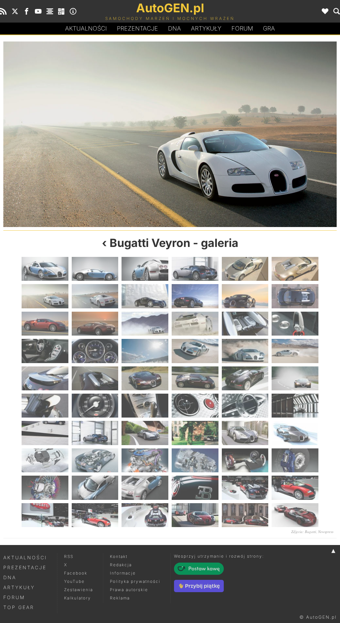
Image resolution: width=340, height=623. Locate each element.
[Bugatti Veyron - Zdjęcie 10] (195, 296)
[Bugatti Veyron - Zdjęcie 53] (245, 488)
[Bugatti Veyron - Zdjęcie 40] (195, 433)
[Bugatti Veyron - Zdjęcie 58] (195, 515)
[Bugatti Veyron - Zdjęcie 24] (295, 351)
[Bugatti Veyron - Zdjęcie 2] (95, 269)
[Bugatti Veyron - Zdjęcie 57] (145, 515)
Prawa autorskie (129, 589)
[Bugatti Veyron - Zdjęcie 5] (245, 269)
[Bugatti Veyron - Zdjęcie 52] (195, 488)
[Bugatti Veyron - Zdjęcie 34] (195, 406)
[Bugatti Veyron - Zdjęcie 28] (195, 378)
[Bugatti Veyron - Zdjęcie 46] (195, 460)
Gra (269, 28)
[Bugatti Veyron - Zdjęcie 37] (45, 433)
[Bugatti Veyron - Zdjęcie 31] (45, 406)
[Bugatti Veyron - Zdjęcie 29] (245, 378)
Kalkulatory (77, 597)
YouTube (74, 581)
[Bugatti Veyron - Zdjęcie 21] (145, 351)
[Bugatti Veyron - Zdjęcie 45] (145, 460)
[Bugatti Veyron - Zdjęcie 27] (145, 378)
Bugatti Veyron (150, 243)
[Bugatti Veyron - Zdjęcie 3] (145, 269)
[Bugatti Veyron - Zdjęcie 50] (95, 488)
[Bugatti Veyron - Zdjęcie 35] (245, 406)
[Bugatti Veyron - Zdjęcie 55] (45, 515)
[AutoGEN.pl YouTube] (38, 11)
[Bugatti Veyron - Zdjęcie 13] (45, 324)
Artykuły (206, 28)
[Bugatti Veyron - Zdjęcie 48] (295, 460)
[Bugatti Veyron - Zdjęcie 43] (45, 460)
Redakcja (121, 564)
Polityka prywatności (135, 581)
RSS (68, 556)
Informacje (123, 573)
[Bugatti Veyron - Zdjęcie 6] (86, 134)
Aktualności (86, 28)
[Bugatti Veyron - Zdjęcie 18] (295, 324)
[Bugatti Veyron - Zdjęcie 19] (45, 351)
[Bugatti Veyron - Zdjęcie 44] (95, 460)
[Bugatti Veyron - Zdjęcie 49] (45, 488)
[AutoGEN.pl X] (15, 11)
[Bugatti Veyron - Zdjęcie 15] (145, 324)
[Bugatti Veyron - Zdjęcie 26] (95, 378)
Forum (242, 28)
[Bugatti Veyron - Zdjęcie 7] (45, 296)
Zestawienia (78, 589)
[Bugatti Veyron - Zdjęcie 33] (145, 406)
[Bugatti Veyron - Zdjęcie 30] (295, 378)
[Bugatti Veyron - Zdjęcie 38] (95, 433)
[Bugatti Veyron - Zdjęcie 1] (45, 269)
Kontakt (119, 556)
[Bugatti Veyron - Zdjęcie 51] (145, 488)
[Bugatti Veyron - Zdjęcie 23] (245, 351)
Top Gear (18, 607)
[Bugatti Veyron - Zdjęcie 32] (95, 406)
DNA (9, 577)
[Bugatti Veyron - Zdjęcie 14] (95, 324)
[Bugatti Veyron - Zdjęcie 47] (245, 460)
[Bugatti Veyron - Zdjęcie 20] (95, 351)
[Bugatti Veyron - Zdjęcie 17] (245, 324)
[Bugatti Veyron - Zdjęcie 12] (295, 296)
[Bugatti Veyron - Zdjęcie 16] (195, 324)
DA (174, 28)
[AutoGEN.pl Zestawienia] (49, 11)
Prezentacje (137, 28)
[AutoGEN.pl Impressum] (73, 11)
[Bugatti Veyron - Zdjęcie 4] (195, 269)
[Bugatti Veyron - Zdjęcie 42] (295, 433)
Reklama (120, 597)
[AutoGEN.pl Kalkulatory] (61, 11)
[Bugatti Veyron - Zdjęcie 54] (295, 488)
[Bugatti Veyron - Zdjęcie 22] (195, 351)
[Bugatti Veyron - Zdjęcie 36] (295, 406)
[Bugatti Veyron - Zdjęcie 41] (245, 433)
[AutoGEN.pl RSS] (3, 11)
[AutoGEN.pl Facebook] (26, 11)
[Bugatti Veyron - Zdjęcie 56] (95, 515)
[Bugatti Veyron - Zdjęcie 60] (295, 515)
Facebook (75, 573)
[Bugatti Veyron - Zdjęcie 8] (253, 134)
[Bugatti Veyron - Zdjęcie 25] (45, 378)
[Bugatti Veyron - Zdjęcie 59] (245, 515)
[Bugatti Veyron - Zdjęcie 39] (145, 433)
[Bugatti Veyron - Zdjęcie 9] (145, 296)
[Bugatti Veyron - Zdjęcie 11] (245, 296)
